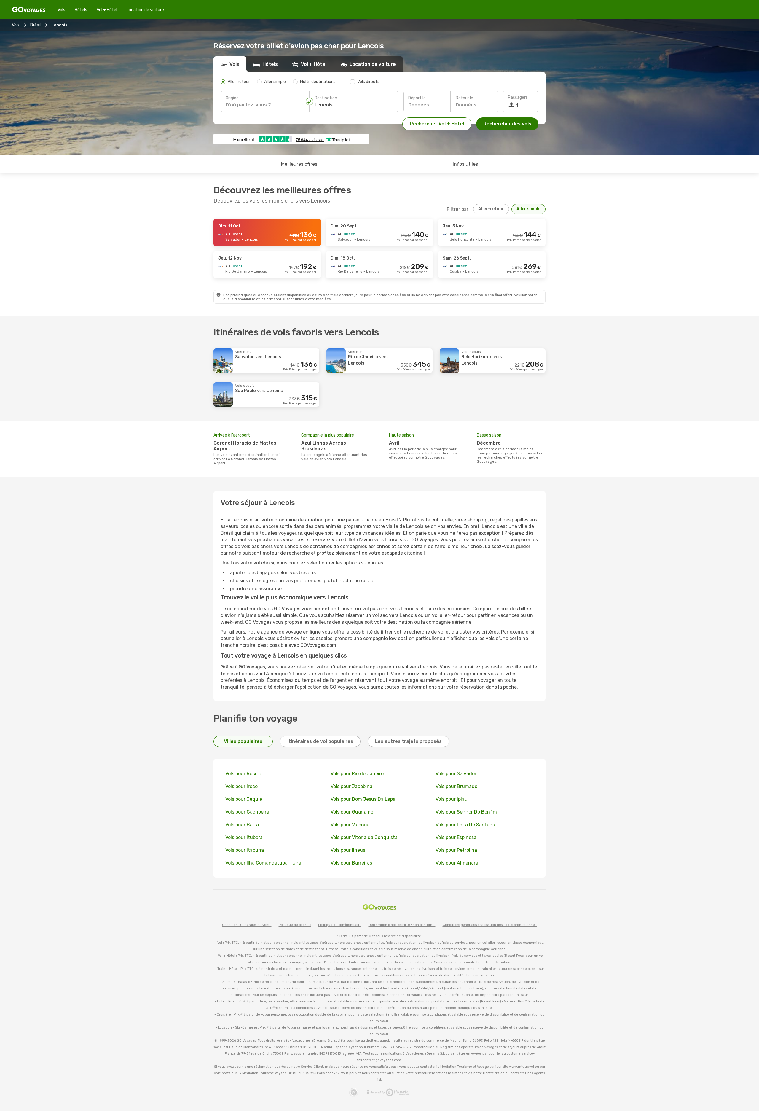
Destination (326, 98)
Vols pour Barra (242, 824)
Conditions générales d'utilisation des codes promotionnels (490, 925)
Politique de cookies (295, 925)
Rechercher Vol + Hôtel (437, 124)
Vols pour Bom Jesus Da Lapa (363, 799)
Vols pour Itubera (244, 837)
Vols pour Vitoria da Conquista (364, 837)
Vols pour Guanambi (352, 812)
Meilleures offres (299, 164)
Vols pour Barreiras (351, 863)
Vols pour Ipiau (452, 799)
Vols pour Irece (241, 786)
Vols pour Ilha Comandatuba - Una (263, 863)
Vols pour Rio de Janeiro (357, 773)
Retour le (464, 98)
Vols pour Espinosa (456, 837)
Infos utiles (465, 164)
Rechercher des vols (507, 124)
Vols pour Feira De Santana (465, 824)
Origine (232, 98)
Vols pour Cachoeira (247, 812)
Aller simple (528, 208)
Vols (61, 9)
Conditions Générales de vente (247, 925)
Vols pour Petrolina (456, 850)
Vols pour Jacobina (351, 786)
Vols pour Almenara (457, 863)
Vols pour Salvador (456, 773)
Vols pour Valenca (350, 824)
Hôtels (81, 9)
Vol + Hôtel (107, 9)
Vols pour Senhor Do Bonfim (466, 812)
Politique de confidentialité (339, 925)
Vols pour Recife (243, 773)
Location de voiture (145, 9)
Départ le (417, 98)
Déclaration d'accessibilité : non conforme (402, 925)
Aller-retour (491, 208)
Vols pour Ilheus (348, 850)
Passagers (518, 97)
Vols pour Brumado (456, 786)
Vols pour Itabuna (244, 850)
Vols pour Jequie (243, 799)
